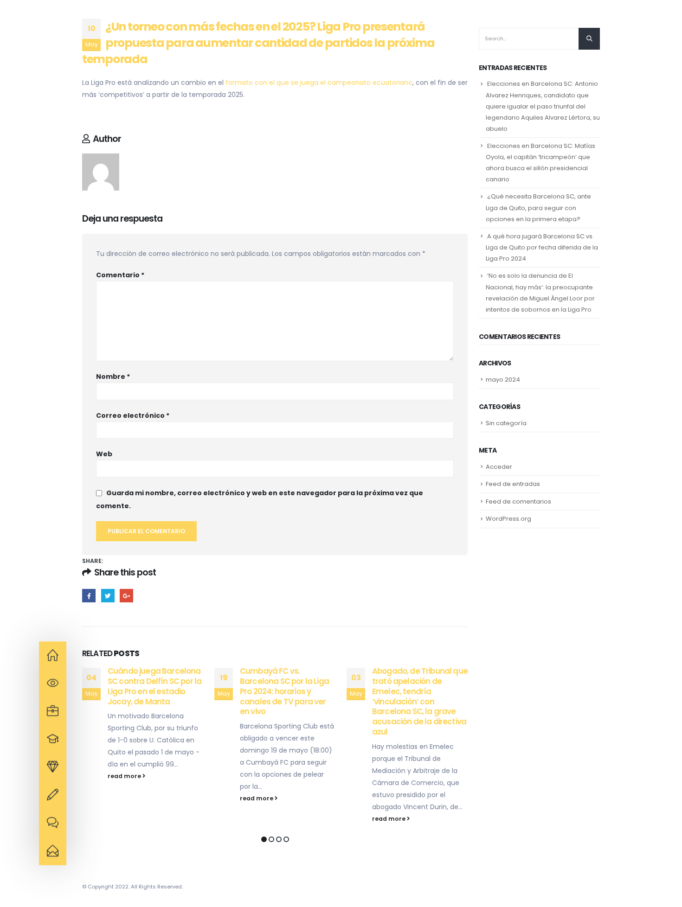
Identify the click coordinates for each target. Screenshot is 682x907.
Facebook (89, 595)
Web (104, 454)
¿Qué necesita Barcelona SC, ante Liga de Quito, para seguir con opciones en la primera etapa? (538, 207)
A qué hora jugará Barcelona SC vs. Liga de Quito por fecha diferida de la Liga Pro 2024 (542, 247)
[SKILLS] (52, 739)
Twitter (108, 595)
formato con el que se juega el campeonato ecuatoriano (318, 82)
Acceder (499, 466)
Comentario (120, 275)
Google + (126, 595)
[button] (264, 839)
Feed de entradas (513, 483)
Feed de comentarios (518, 501)
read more (125, 776)
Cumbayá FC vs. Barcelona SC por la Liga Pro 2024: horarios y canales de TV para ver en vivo (284, 691)
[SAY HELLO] (52, 851)
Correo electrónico (132, 415)
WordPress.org (508, 518)
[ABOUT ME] (52, 656)
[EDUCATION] (52, 711)
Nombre (113, 376)
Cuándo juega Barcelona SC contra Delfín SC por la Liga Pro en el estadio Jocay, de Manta (154, 686)
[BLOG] (52, 823)
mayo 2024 (503, 379)
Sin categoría (506, 423)
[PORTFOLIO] (52, 767)
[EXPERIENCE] (52, 683)
